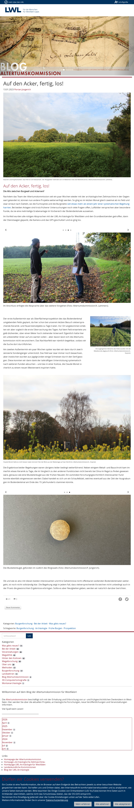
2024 (4, 739)
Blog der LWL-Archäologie (16, 769)
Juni (4, 748)
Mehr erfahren (83, 804)
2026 (4, 719)
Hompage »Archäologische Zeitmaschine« (24, 762)
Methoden (7, 667)
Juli (3, 745)
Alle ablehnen (102, 804)
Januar (5, 735)
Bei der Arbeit (41, 623)
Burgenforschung (23, 623)
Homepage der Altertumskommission (22, 759)
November (7, 742)
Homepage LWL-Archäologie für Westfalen (25, 764)
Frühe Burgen (55, 628)
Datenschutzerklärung (57, 800)
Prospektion (70, 628)
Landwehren (8, 673)
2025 (4, 726)
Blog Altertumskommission (15, 676)
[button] (10, 46)
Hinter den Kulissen (11, 658)
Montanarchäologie (11, 683)
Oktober (6, 732)
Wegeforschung (10, 661)
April (4, 722)
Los (29, 635)
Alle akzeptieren (122, 804)
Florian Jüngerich (22, 89)
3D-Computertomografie (14, 680)
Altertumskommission (17, 699)
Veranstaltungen (10, 651)
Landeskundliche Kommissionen (20, 767)
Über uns (6, 664)
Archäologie (41, 628)
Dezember (7, 729)
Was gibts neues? (57, 623)
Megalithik (7, 655)
